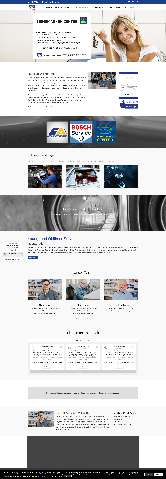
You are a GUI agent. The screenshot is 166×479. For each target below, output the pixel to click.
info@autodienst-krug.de (52, 2)
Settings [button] (67, 476)
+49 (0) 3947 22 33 (47, 48)
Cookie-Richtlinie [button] (40, 476)
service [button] (35, 161)
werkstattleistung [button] (58, 161)
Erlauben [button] (158, 474)
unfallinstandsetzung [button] (106, 161)
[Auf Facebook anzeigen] (61, 347)
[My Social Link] (137, 1)
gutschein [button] (80, 161)
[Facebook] (129, 1)
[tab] (79, 58)
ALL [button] (29, 161)
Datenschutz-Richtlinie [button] (55, 476)
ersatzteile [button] (44, 161)
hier (32, 476)
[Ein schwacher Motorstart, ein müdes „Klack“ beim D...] (47, 363)
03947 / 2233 (34, 2)
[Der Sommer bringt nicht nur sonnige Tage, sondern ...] (119, 363)
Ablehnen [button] (149, 474)
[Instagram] (133, 1)
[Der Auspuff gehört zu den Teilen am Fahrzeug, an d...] (83, 363)
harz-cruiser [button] (91, 161)
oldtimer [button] (70, 161)
